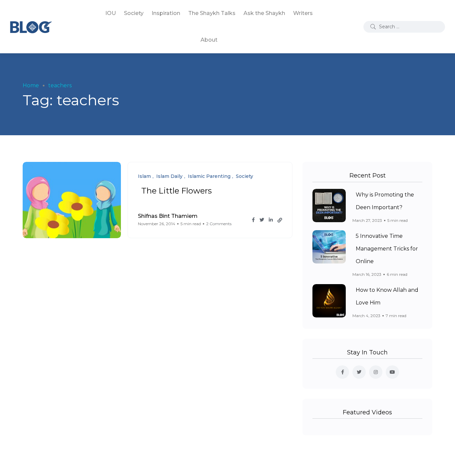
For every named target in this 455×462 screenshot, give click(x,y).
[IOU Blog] (31, 26)
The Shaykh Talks (211, 13)
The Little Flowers (176, 191)
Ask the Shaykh (264, 13)
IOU (110, 13)
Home (31, 85)
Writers (303, 13)
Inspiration (166, 13)
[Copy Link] (279, 220)
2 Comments (218, 223)
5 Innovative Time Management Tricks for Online (387, 248)
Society (134, 13)
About (209, 40)
